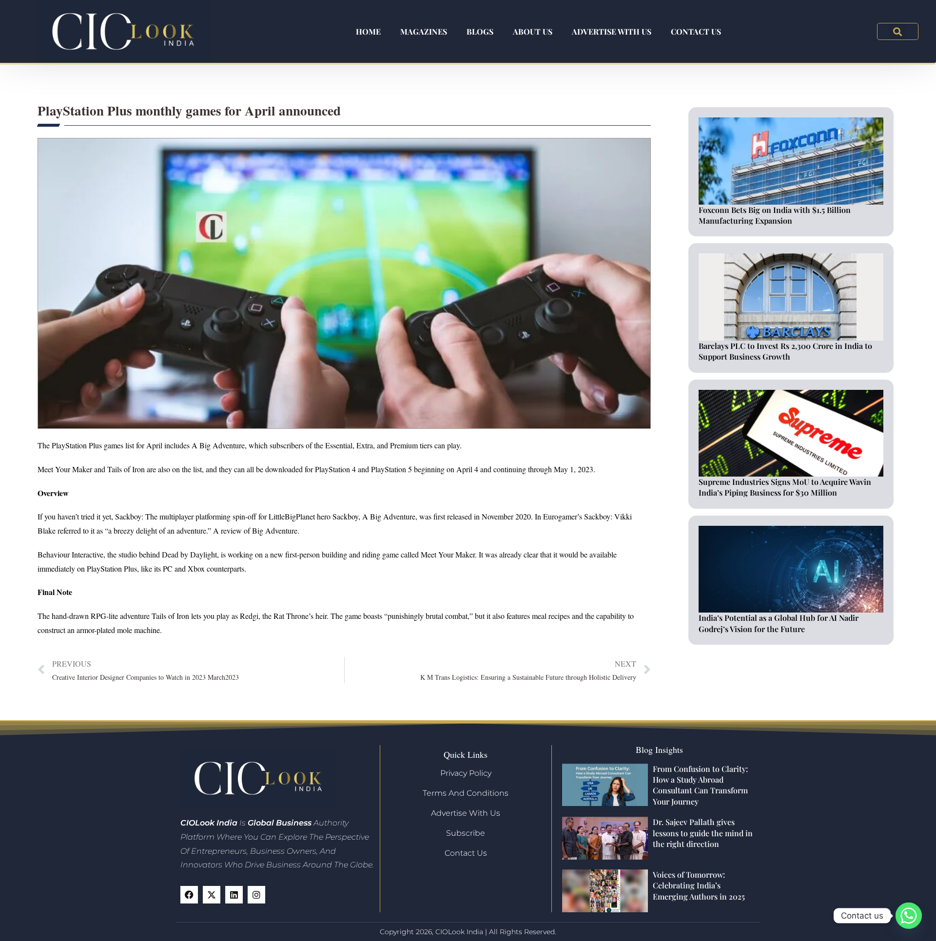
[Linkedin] (234, 894)
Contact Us (696, 31)
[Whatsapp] (909, 916)
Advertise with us (611, 31)
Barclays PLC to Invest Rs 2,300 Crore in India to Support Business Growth (785, 351)
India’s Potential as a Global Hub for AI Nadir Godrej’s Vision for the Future (778, 623)
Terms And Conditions (465, 793)
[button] (898, 31)
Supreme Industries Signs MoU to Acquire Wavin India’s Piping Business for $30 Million (785, 487)
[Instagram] (256, 894)
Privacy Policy (465, 773)
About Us (532, 31)
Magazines (423, 31)
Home (368, 31)
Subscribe (465, 833)
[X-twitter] (211, 894)
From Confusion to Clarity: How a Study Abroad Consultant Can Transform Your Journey (700, 785)
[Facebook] (189, 894)
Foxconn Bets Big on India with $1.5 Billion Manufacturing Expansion (775, 215)
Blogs (480, 31)
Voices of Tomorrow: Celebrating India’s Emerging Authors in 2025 (699, 885)
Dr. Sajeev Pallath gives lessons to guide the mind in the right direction (703, 833)
